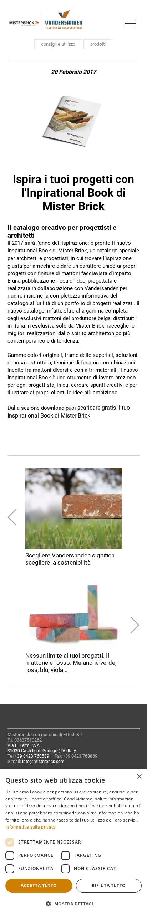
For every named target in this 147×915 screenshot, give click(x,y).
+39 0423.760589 (32, 756)
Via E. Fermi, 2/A (23, 745)
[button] (73, 903)
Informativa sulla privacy (30, 827)
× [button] (139, 776)
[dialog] (73, 842)
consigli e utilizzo (58, 44)
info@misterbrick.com (43, 761)
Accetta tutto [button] (39, 886)
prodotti (98, 44)
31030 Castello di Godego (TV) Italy (41, 750)
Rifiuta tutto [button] (109, 886)
